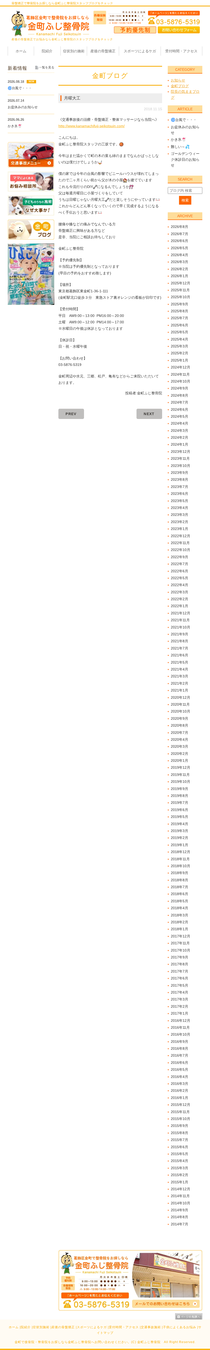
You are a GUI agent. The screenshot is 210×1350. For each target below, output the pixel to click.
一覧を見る (46, 67)
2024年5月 (179, 416)
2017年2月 (179, 1006)
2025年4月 (179, 339)
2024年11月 (180, 374)
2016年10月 (180, 1034)
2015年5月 (179, 1154)
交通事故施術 (151, 1327)
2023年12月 (180, 451)
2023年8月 (179, 479)
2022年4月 (179, 585)
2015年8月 (179, 1133)
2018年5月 (179, 901)
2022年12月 (180, 536)
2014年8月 (179, 1217)
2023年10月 (180, 466)
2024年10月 (180, 381)
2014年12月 (180, 1189)
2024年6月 (179, 409)
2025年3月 (179, 346)
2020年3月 (179, 746)
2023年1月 (179, 529)
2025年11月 (180, 290)
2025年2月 (179, 353)
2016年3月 (179, 1084)
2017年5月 (179, 985)
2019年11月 (180, 775)
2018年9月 (179, 873)
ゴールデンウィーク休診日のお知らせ (185, 159)
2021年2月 (179, 683)
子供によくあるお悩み (179, 1327)
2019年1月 (179, 845)
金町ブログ (180, 86)
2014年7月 (179, 1224)
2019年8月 (179, 796)
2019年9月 (179, 789)
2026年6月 (179, 241)
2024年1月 (179, 444)
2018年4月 (179, 908)
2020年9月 (179, 718)
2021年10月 (180, 627)
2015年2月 (179, 1175)
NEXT (149, 414)
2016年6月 (179, 1063)
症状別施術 (41, 1327)
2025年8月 (179, 311)
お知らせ (178, 80)
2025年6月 (179, 325)
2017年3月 (179, 999)
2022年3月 (179, 592)
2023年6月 (179, 494)
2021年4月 (179, 669)
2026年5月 (179, 248)
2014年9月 (179, 1210)
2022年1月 (179, 606)
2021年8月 (179, 641)
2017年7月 (179, 971)
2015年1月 (179, 1182)
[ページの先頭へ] (188, 1316)
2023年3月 (179, 515)
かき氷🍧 (178, 139)
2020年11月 (180, 704)
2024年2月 (179, 437)
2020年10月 (180, 711)
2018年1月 (179, 929)
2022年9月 (179, 557)
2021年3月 (179, 676)
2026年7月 (179, 234)
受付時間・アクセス (124, 1327)
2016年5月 (179, 1069)
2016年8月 (179, 1048)
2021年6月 (179, 655)
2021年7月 (179, 648)
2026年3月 (179, 262)
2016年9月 (179, 1041)
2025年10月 (180, 297)
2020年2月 (179, 754)
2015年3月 (179, 1168)
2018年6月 (179, 894)
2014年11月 (180, 1196)
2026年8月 (179, 227)
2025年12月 (180, 283)
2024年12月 (180, 367)
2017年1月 (179, 1013)
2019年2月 (179, 838)
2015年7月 (179, 1140)
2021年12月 (180, 613)
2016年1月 (179, 1098)
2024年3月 (179, 430)
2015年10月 (180, 1119)
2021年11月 (180, 620)
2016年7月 (179, 1055)
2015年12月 (180, 1105)
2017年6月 (179, 978)
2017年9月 (179, 957)
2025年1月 (179, 360)
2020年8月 (179, 725)
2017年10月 (180, 950)
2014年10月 (180, 1203)
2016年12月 (180, 1020)
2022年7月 (179, 564)
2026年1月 (179, 276)
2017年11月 (180, 943)
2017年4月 (179, 992)
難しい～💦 (180, 147)
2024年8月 (179, 395)
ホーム (14, 1327)
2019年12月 (180, 767)
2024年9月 (179, 388)
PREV (71, 414)
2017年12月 (180, 936)
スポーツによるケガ (92, 1327)
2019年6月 (179, 810)
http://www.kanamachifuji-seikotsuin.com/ (91, 126)
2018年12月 (180, 852)
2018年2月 (179, 922)
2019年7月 (179, 803)
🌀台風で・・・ (184, 120)
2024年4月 (179, 423)
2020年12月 (180, 697)
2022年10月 (180, 550)
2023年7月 (179, 487)
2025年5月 (179, 332)
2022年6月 (179, 571)
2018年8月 (179, 880)
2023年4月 (179, 508)
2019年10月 (180, 781)
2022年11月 (180, 543)
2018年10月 (180, 866)
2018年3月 (179, 915)
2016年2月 (179, 1090)
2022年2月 (179, 599)
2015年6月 (179, 1147)
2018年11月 (180, 859)
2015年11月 (180, 1112)
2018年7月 (179, 887)
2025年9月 (179, 304)
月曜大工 (72, 98)
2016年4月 (179, 1077)
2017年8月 (179, 964)
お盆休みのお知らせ (23, 107)
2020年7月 (179, 733)
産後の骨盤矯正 (63, 1327)
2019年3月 (179, 831)
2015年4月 (179, 1161)
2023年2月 (179, 522)
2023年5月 (179, 501)
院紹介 (26, 1327)
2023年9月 (179, 473)
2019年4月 (179, 824)
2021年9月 (179, 634)
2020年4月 (179, 739)
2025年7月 (179, 318)
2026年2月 (179, 269)
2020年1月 (179, 760)
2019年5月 (179, 817)
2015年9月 (179, 1126)
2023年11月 (180, 458)
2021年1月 (179, 690)
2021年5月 (179, 662)
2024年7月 (179, 402)
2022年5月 (179, 578)
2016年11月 (180, 1027)
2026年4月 (179, 255)
